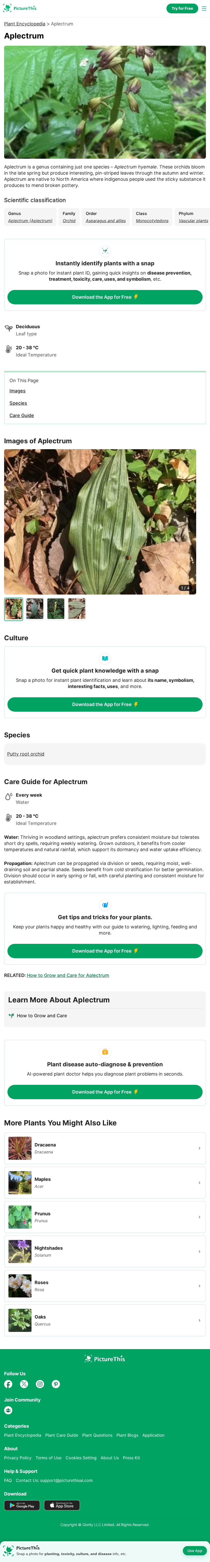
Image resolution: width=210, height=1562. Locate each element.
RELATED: (56, 975)
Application (153, 1435)
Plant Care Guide (61, 1435)
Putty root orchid (25, 754)
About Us (110, 1457)
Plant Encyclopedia (24, 24)
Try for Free (182, 8)
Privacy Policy (18, 1457)
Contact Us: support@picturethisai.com (54, 1480)
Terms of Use (48, 1457)
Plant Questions (97, 1435)
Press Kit (131, 1457)
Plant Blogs (127, 1435)
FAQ (8, 1480)
